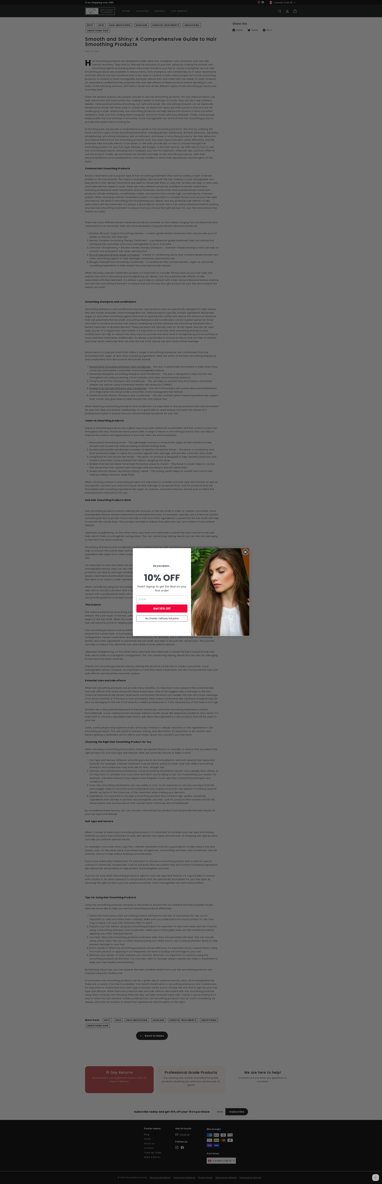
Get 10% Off (162, 608)
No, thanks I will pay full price (162, 618)
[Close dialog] (245, 552)
